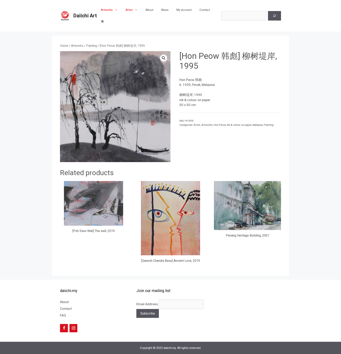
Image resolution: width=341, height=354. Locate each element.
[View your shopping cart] (102, 22)
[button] (163, 58)
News (165, 10)
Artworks (107, 10)
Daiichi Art (85, 16)
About (149, 10)
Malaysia (258, 124)
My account (184, 10)
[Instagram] (73, 328)
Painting (91, 46)
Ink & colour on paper (239, 124)
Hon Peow (220, 124)
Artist (129, 10)
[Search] (274, 16)
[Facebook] (64, 328)
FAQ (63, 315)
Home (64, 46)
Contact (205, 10)
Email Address (147, 304)
